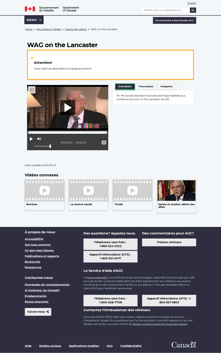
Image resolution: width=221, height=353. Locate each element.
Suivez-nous (39, 313)
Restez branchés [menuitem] (36, 301)
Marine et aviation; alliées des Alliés (176, 205)
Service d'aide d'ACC (97, 277)
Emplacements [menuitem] (35, 296)
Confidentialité (131, 346)
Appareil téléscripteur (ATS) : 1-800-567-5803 (169, 300)
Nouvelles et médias (49, 29)
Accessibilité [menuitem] (34, 239)
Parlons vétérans (169, 242)
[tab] (125, 86)
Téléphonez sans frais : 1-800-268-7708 (110, 300)
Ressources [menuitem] (33, 267)
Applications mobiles (84, 346)
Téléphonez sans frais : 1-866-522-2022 (110, 244)
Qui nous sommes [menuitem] (38, 244)
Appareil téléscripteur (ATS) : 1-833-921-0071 (110, 256)
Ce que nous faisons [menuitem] (39, 250)
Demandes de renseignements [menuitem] (47, 284)
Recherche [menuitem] (32, 262)
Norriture (31, 204)
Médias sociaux (50, 346)
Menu (35, 20)
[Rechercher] (193, 10)
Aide (28, 346)
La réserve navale (81, 204)
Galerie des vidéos (75, 29)
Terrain (118, 204)
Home (28, 29)
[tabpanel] (153, 97)
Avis (110, 346)
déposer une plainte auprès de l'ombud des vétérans (159, 324)
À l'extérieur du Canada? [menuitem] (42, 290)
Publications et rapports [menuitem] (42, 256)
